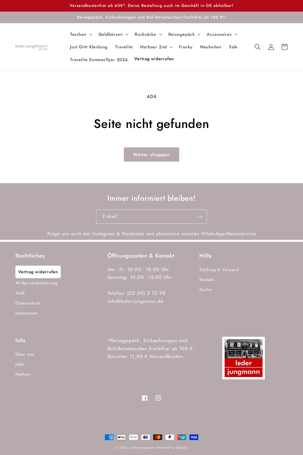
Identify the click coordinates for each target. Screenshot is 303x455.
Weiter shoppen (151, 154)
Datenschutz (28, 303)
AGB (20, 293)
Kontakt (206, 280)
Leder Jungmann (142, 447)
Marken (23, 374)
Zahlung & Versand (219, 270)
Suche (205, 290)
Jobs (19, 364)
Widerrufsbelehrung (36, 283)
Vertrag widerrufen (38, 272)
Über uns (24, 354)
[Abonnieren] (200, 216)
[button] (81, 34)
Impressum (26, 313)
